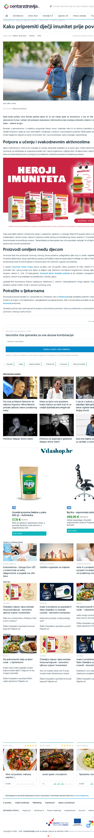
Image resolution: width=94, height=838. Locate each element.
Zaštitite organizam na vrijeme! (55, 567)
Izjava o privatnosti (67, 802)
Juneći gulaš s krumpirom (54, 774)
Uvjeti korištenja (22, 802)
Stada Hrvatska (34, 364)
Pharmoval (50, 364)
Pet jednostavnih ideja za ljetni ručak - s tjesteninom (17, 661)
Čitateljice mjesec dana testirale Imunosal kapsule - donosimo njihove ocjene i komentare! (18, 609)
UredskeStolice (69, 810)
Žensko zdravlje (9, 564)
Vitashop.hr (26, 810)
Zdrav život (33, 16)
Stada (21, 364)
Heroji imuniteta (79, 364)
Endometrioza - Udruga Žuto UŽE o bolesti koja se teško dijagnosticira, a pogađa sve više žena (19, 571)
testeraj (6, 603)
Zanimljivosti (18, 16)
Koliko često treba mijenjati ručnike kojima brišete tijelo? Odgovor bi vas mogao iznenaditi (18, 670)
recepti (79, 603)
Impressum (50, 802)
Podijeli (32, 36)
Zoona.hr (81, 810)
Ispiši (39, 36)
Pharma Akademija (54, 810)
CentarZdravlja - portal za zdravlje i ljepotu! (20, 20)
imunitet (9, 364)
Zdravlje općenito (58, 20)
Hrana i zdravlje (79, 16)
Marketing (37, 802)
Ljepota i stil (63, 16)
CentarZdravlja (21, 6)
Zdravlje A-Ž (48, 16)
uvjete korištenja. (81, 796)
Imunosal (63, 364)
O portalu (7, 802)
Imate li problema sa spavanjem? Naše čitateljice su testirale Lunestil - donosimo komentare (56, 609)
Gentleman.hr (39, 810)
